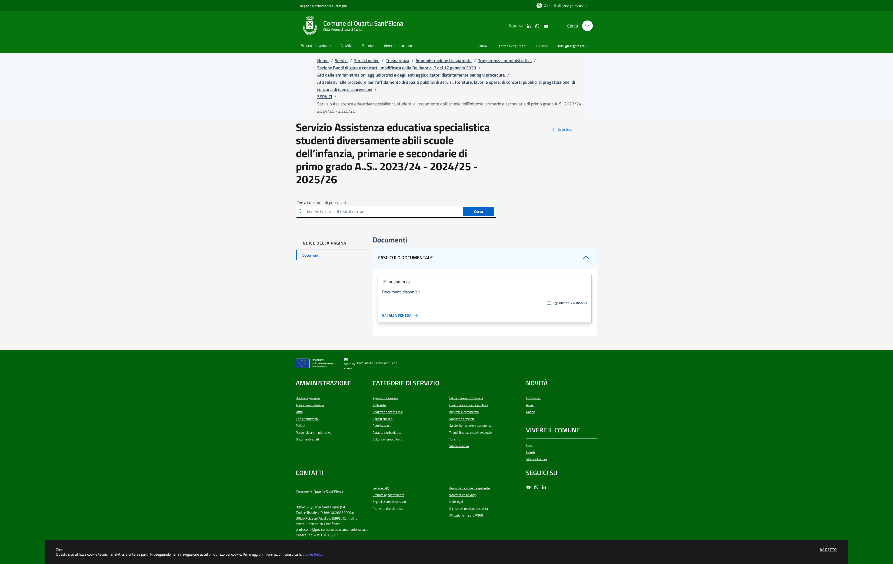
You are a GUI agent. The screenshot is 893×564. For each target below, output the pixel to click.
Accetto (828, 549)
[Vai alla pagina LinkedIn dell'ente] (527, 26)
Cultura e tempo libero (387, 439)
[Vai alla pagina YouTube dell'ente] (544, 26)
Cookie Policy (313, 554)
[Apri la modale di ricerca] (587, 25)
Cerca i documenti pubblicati (321, 202)
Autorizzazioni (382, 425)
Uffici (299, 411)
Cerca (478, 211)
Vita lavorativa (459, 446)
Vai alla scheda (397, 315)
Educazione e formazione (466, 398)
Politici (300, 425)
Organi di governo (308, 398)
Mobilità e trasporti (462, 418)
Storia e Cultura (536, 459)
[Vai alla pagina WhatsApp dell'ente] (535, 26)
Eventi (530, 452)
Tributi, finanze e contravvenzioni (471, 432)
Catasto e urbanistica (387, 432)
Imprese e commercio (464, 411)
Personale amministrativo (313, 432)
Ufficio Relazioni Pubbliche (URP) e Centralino (326, 518)
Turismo (454, 439)
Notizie (530, 411)
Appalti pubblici (383, 418)
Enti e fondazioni (307, 418)
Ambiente (379, 405)
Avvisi (530, 405)
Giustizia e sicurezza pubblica (468, 405)
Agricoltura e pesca (385, 398)
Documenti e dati (307, 439)
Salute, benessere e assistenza (470, 425)
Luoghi (530, 445)
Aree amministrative (310, 405)
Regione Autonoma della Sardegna (323, 5)
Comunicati (533, 398)
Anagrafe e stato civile (388, 411)
